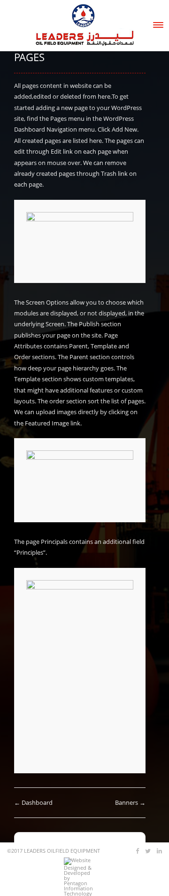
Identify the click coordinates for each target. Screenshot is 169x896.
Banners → (130, 802)
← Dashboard (33, 802)
